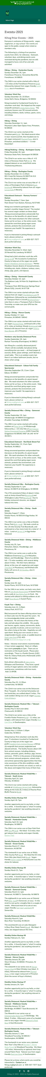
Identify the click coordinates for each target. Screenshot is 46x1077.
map (20, 524)
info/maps (33, 326)
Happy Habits (16, 859)
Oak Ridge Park (22, 594)
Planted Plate (26, 139)
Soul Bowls (14, 599)
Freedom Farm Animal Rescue (21, 744)
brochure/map (33, 299)
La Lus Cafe (9, 190)
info (37, 84)
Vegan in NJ (9, 259)
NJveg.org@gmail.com (15, 239)
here (10, 831)
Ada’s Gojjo (29, 662)
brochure (29, 495)
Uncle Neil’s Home (27, 108)
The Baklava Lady (30, 295)
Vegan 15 (21, 531)
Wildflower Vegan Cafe (22, 787)
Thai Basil (9, 567)
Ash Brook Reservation (19, 592)
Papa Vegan (18, 426)
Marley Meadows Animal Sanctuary (18, 263)
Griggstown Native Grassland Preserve (21, 430)
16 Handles (24, 570)
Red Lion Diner (16, 1054)
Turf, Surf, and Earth (24, 908)
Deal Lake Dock (11, 637)
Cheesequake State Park (14, 1016)
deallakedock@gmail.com (20, 640)
